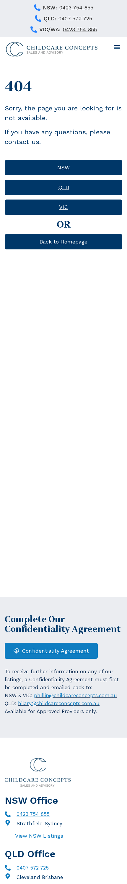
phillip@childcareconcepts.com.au (75, 695)
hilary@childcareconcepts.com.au (59, 703)
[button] (117, 47)
